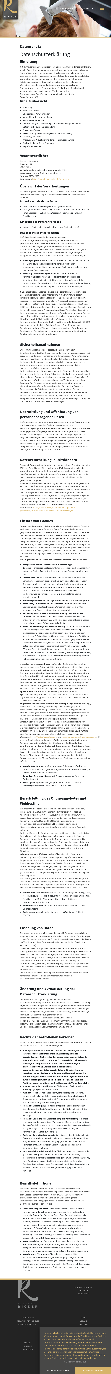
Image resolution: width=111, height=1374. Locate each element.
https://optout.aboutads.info (44, 736)
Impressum (28, 1346)
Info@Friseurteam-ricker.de (28, 1321)
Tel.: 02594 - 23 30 (28, 1318)
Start (83, 1318)
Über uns (83, 1321)
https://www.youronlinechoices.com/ (79, 736)
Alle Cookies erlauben (93, 1370)
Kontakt (27, 1343)
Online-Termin (66, 8)
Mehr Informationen (75, 1361)
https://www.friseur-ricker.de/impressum (51, 179)
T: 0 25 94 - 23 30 (86, 8)
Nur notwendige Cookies (57, 1370)
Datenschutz (28, 1349)
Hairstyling (83, 1324)
